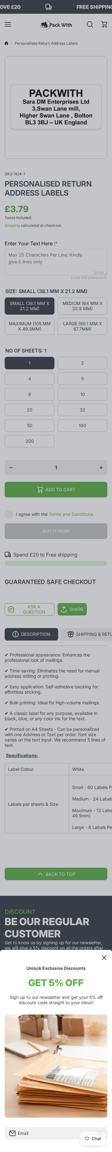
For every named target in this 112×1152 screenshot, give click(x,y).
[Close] (104, 957)
